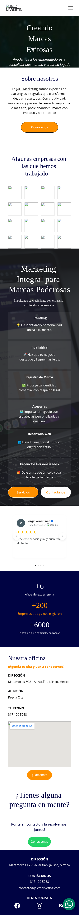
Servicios (23, 492)
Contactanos (55, 492)
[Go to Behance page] (62, 906)
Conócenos (39, 127)
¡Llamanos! (39, 775)
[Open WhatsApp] (69, 904)
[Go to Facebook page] (19, 906)
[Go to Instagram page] (41, 906)
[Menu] (70, 8)
